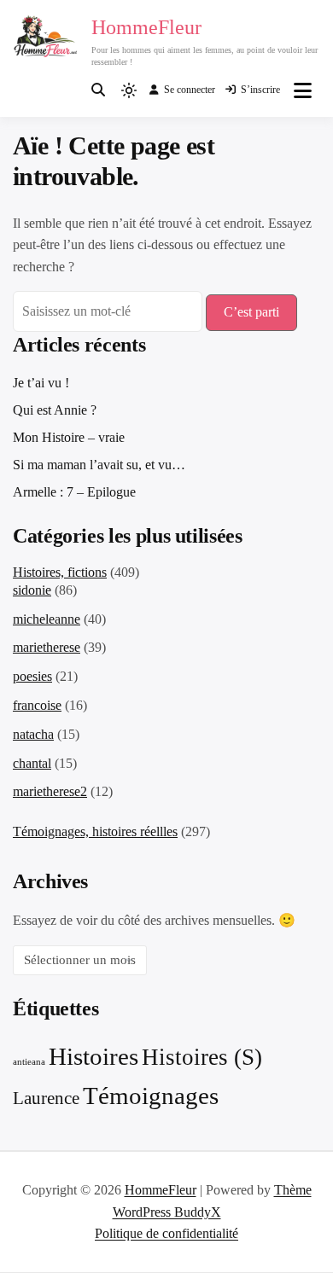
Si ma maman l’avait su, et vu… (99, 464)
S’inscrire (260, 90)
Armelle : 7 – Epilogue (74, 492)
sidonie (32, 590)
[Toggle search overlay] (98, 90)
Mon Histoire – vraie (69, 437)
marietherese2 (50, 791)
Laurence (46, 1098)
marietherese (46, 647)
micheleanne (46, 619)
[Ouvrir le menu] (302, 90)
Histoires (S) (202, 1057)
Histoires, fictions (60, 572)
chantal (32, 763)
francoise (37, 705)
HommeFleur (146, 27)
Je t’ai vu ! (41, 382)
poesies (32, 676)
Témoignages (151, 1095)
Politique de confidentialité (166, 1233)
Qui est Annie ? (54, 410)
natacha (33, 734)
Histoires (93, 1056)
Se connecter (189, 90)
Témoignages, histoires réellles (95, 831)
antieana (29, 1062)
